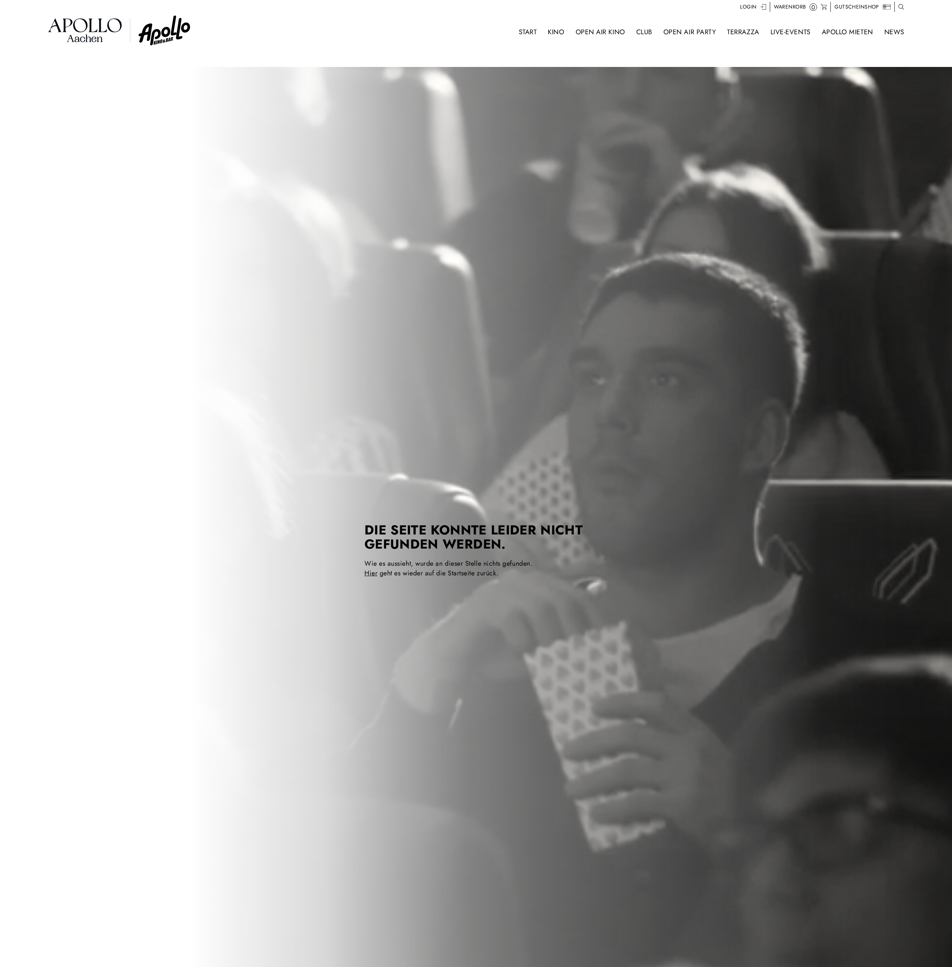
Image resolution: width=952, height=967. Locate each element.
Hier (370, 573)
